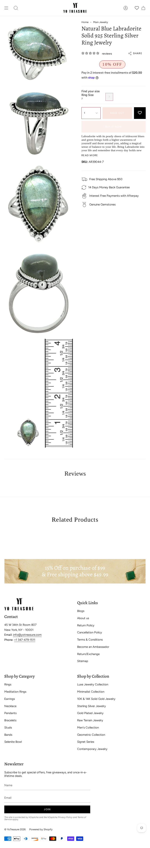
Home (84, 22)
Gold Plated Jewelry (90, 713)
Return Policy (85, 625)
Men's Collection (88, 727)
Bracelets (10, 720)
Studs (8, 727)
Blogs (80, 611)
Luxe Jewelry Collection (92, 684)
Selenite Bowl (13, 742)
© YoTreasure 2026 (15, 829)
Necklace (10, 706)
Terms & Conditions (90, 639)
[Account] (125, 8)
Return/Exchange (88, 654)
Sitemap (82, 661)
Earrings (9, 699)
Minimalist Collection (90, 691)
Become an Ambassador (93, 647)
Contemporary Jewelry (92, 749)
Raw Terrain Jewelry (90, 720)
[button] (15, 8)
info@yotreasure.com (27, 634)
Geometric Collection (91, 734)
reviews (107, 53)
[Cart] (143, 8)
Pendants (10, 713)
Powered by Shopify (41, 829)
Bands (8, 734)
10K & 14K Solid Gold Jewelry (96, 699)
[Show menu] (6, 8)
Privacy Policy (65, 817)
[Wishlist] (137, 8)
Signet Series (85, 742)
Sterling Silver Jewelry (91, 706)
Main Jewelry (100, 22)
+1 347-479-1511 (24, 640)
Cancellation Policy (89, 632)
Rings (7, 684)
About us (83, 618)
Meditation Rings (15, 691)
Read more (89, 155)
